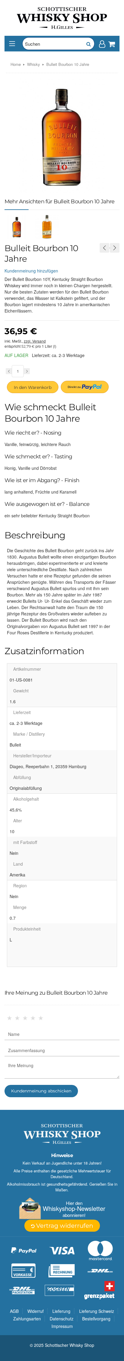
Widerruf (35, 1311)
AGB (14, 1311)
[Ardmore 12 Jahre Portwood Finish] (114, 248)
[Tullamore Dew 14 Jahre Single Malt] (104, 248)
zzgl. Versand (35, 340)
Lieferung (61, 1311)
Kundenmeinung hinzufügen (31, 271)
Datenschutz (61, 1319)
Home (16, 64)
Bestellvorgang (96, 1319)
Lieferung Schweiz (96, 1311)
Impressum (62, 1326)
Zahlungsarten (27, 1319)
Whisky (33, 64)
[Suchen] (88, 44)
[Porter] (62, 17)
